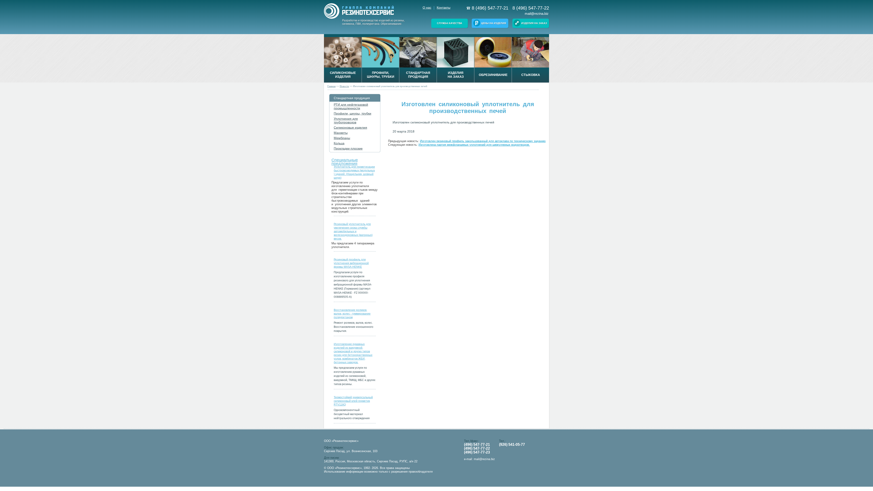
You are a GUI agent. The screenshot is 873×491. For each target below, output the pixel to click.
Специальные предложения (344, 161)
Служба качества (449, 23)
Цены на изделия (493, 23)
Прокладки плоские (348, 148)
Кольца (339, 143)
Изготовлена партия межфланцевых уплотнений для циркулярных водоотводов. (474, 144)
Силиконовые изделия (350, 127)
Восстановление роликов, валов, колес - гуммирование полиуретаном (352, 313)
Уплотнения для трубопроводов (346, 120)
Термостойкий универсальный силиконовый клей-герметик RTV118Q (353, 401)
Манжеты (341, 133)
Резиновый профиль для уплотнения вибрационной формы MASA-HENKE (351, 263)
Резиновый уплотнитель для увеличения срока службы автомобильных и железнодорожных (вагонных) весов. (353, 231)
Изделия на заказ (534, 23)
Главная (331, 86)
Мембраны (342, 138)
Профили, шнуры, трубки (352, 113)
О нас (427, 7)
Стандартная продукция (352, 98)
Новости (344, 86)
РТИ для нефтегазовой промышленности (351, 106)
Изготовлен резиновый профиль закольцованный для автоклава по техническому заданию (483, 141)
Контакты (443, 7)
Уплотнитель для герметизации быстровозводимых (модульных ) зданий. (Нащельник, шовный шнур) (354, 172)
